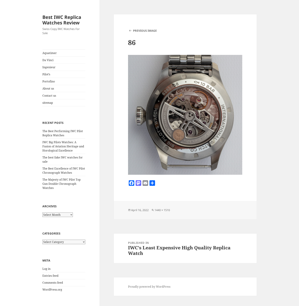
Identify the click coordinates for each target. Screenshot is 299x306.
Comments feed (52, 283)
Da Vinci (47, 60)
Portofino (48, 81)
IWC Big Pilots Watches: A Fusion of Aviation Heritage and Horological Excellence (63, 146)
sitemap (47, 103)
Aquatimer (49, 53)
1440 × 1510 (162, 210)
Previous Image (145, 31)
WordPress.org (52, 289)
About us (48, 88)
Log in (46, 269)
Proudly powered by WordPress (149, 287)
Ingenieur (49, 67)
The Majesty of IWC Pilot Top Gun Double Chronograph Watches (61, 184)
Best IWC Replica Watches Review (61, 20)
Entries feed (50, 276)
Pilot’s (46, 74)
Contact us (49, 95)
